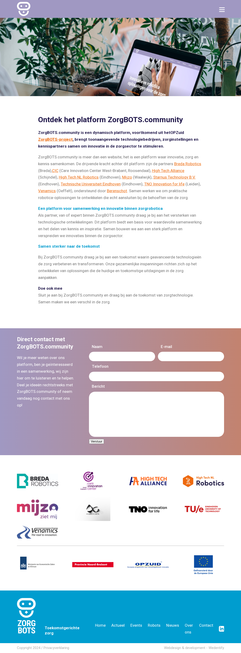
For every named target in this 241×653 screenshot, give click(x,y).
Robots (154, 625)
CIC (55, 170)
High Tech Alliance (168, 170)
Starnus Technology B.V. (174, 177)
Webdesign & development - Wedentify (194, 648)
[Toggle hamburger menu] (222, 9)
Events (136, 625)
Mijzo (127, 177)
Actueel (118, 625)
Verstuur (96, 441)
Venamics (47, 190)
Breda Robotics (187, 163)
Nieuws (172, 625)
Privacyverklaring (56, 648)
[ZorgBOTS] (23, 9)
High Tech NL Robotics (79, 177)
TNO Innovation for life (164, 184)
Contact (206, 625)
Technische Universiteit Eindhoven (91, 184)
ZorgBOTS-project (55, 139)
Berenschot (117, 190)
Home (100, 625)
